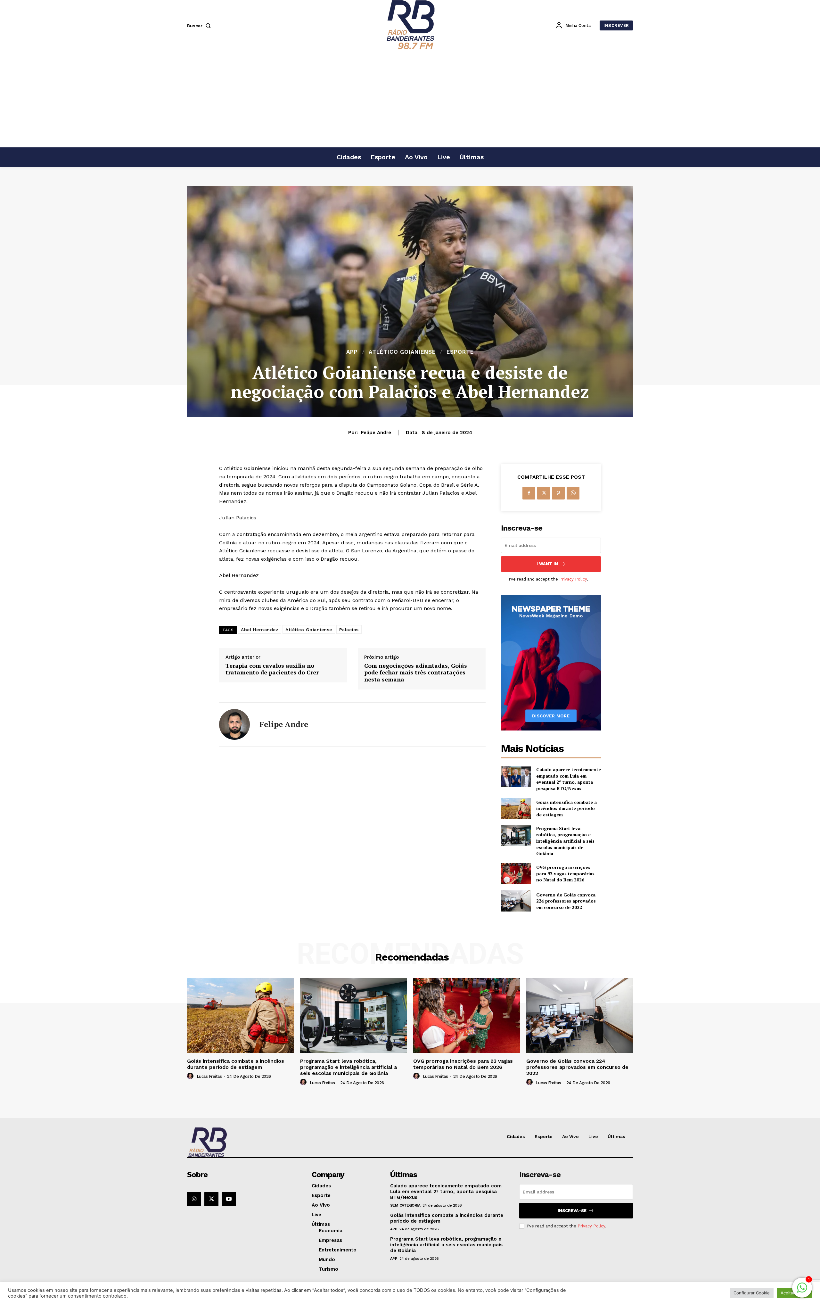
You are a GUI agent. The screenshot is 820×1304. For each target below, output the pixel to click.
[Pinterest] (558, 493)
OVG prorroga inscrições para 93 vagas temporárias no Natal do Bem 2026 (565, 873)
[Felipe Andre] (234, 724)
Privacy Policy (573, 579)
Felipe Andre (376, 432)
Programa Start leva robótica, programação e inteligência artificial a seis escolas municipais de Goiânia (565, 840)
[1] (802, 1291)
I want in (547, 563)
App (352, 352)
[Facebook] (528, 493)
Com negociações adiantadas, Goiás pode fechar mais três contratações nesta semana (415, 672)
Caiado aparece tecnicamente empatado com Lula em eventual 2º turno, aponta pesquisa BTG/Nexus (568, 778)
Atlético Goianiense (402, 352)
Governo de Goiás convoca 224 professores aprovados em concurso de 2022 (566, 901)
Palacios (349, 629)
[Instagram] (194, 1199)
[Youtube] (229, 1199)
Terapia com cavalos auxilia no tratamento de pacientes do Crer (272, 669)
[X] (543, 493)
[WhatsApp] (573, 493)
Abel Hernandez (259, 629)
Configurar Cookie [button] (752, 1292)
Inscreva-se (572, 1210)
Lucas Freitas (209, 1076)
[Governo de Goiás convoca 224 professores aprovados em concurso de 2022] (516, 900)
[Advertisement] (410, 99)
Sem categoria (405, 1205)
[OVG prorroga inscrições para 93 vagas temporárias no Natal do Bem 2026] (516, 873)
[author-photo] (191, 1076)
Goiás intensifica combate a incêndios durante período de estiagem (566, 808)
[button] (200, 25)
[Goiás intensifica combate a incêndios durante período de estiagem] (516, 808)
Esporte (460, 352)
